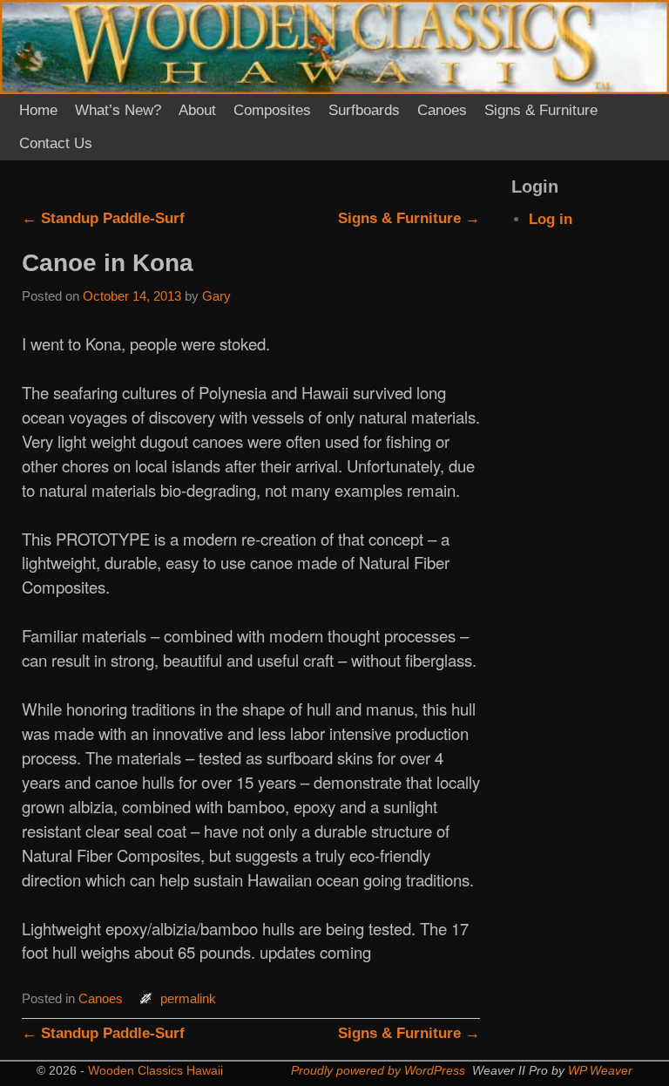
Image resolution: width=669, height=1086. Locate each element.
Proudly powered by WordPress (378, 1070)
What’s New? (118, 110)
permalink (188, 999)
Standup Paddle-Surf (103, 218)
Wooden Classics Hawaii (155, 1070)
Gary (216, 296)
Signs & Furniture (541, 110)
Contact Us (55, 143)
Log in (550, 219)
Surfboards (364, 110)
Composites (272, 110)
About (197, 110)
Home (38, 110)
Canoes (442, 110)
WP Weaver (600, 1070)
